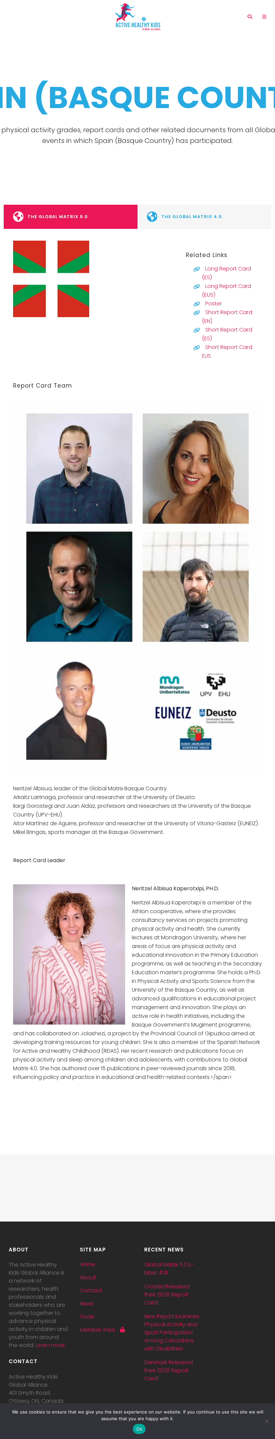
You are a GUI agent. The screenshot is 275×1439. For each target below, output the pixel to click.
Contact (91, 1290)
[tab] (71, 217)
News (87, 1303)
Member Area (100, 1330)
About (88, 1277)
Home (87, 1264)
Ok (139, 1429)
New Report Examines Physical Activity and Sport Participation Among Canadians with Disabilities (172, 1332)
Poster (213, 303)
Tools (87, 1317)
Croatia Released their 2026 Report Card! (166, 1294)
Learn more (50, 1345)
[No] (266, 1421)
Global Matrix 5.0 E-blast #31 (169, 1269)
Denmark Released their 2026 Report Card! (168, 1370)
